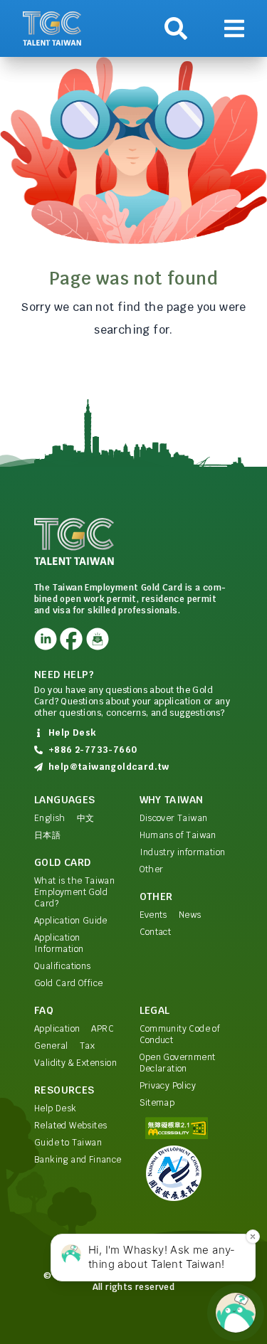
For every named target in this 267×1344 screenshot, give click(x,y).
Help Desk (55, 1108)
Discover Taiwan (174, 818)
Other (152, 869)
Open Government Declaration (178, 1063)
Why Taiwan (172, 799)
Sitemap (157, 1102)
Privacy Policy (168, 1085)
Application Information (58, 943)
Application (57, 1029)
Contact (156, 932)
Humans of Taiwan (178, 835)
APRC (102, 1029)
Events (153, 915)
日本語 (47, 835)
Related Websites (70, 1125)
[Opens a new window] (45, 639)
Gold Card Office (68, 983)
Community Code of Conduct (180, 1034)
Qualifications (62, 966)
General (51, 1046)
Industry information (183, 852)
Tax (87, 1046)
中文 (86, 818)
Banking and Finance (78, 1159)
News (190, 915)
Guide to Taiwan (68, 1142)
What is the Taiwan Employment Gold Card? (74, 892)
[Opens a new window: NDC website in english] (186, 1173)
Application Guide (71, 920)
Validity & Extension (75, 1063)
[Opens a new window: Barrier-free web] (186, 1128)
